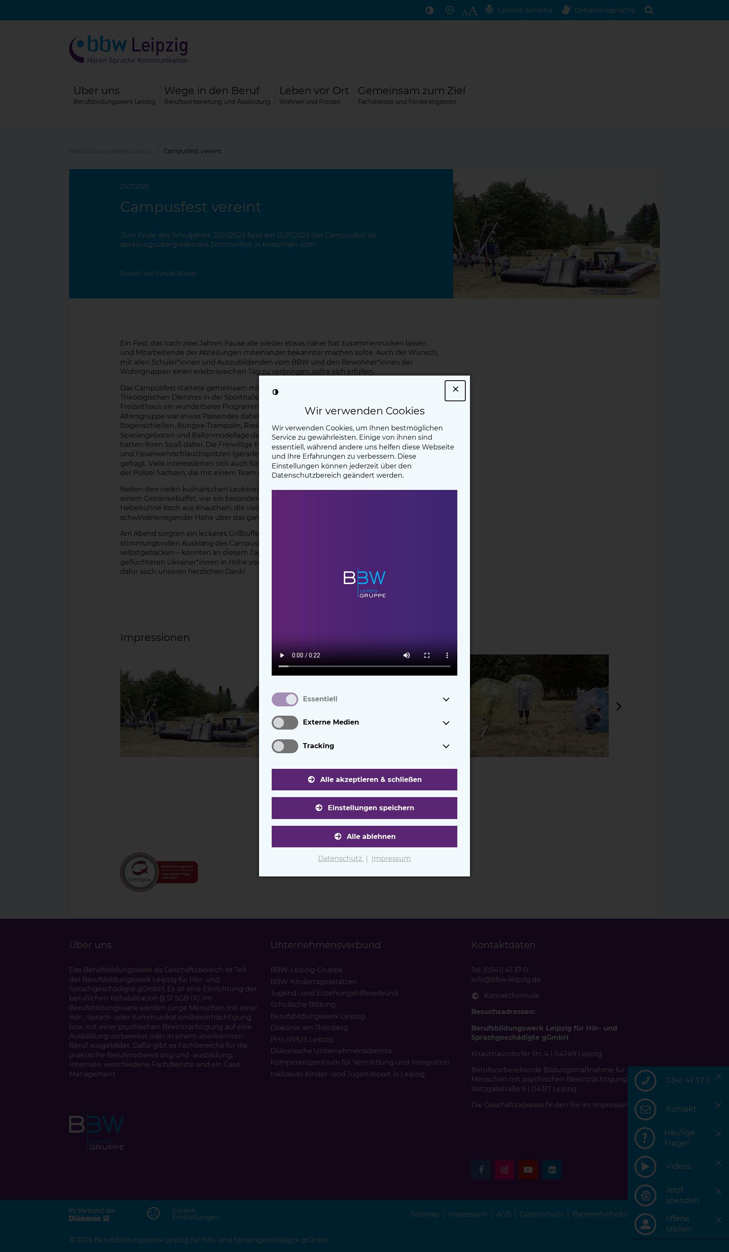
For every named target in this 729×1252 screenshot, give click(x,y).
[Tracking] (454, 746)
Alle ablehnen (371, 837)
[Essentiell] (454, 699)
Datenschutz (341, 858)
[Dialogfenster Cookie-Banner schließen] (455, 391)
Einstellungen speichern (371, 808)
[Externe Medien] (454, 723)
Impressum (391, 858)
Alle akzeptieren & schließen (371, 780)
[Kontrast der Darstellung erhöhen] (275, 392)
